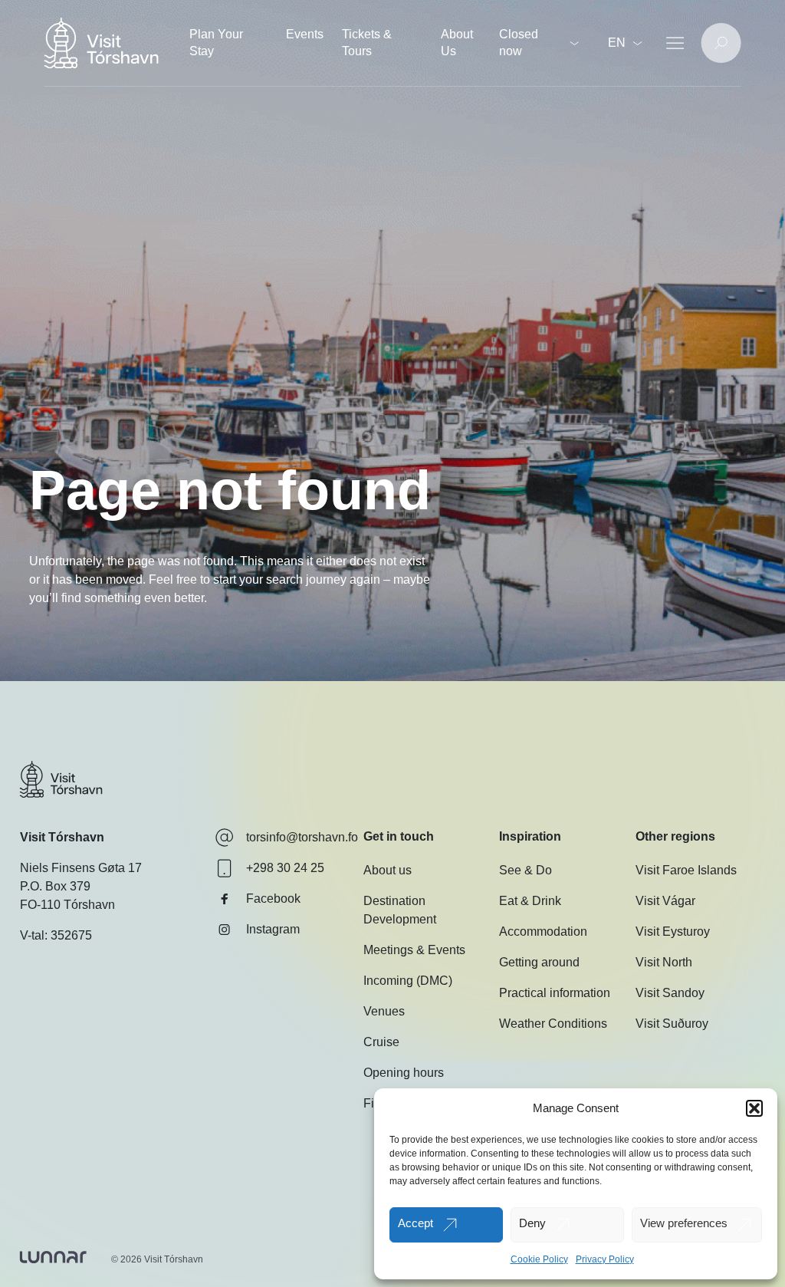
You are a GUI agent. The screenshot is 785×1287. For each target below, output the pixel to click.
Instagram (273, 929)
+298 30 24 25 (285, 867)
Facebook (273, 898)
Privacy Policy (605, 1259)
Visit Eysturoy (673, 931)
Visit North (664, 962)
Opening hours (403, 1072)
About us (387, 870)
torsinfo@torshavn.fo (302, 837)
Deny (532, 1222)
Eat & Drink (530, 900)
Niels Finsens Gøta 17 (81, 867)
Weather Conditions (553, 1023)
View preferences (684, 1222)
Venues (384, 1011)
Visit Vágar (665, 900)
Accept (415, 1222)
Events (305, 34)
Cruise (381, 1041)
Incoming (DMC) (407, 980)
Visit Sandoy (670, 992)
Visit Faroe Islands (686, 870)
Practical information (554, 992)
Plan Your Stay (216, 43)
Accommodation (543, 931)
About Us (457, 43)
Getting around (539, 962)
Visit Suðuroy (672, 1023)
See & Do (525, 870)
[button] (754, 1108)
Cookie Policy (539, 1259)
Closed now (518, 43)
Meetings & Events (414, 949)
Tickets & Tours (367, 43)
